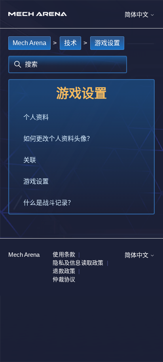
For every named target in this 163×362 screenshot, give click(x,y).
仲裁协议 (64, 279)
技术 (70, 43)
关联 (29, 160)
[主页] (37, 14)
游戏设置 (107, 43)
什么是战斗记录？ (48, 202)
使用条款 (64, 254)
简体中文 (137, 14)
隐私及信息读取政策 (78, 263)
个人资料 (36, 117)
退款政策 (64, 271)
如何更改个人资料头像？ (58, 138)
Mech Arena (29, 43)
